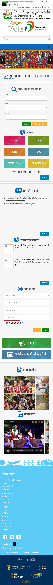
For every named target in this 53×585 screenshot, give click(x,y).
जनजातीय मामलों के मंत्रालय (12, 480)
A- (35, 2)
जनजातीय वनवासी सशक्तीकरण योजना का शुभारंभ (20, 203)
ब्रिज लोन (7, 500)
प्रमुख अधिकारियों (9, 486)
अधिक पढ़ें (44, 177)
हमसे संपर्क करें (35, 7)
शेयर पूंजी (6, 489)
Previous (2, 60)
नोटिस (6, 516)
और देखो (26, 392)
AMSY (6, 503)
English (10, 5)
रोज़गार (6, 521)
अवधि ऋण (7, 497)
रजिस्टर (28, 7)
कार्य (5, 483)
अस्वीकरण (7, 527)
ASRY (6, 507)
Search (26, 124)
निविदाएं (6, 513)
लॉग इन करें (21, 7)
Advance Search (39, 124)
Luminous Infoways (30, 552)
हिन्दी (15, 5)
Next (50, 60)
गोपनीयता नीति (8, 524)
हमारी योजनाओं (8, 494)
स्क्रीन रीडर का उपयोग (26, 2)
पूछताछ (6, 530)
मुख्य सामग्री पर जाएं (13, 2)
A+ (43, 2)
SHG (6, 510)
